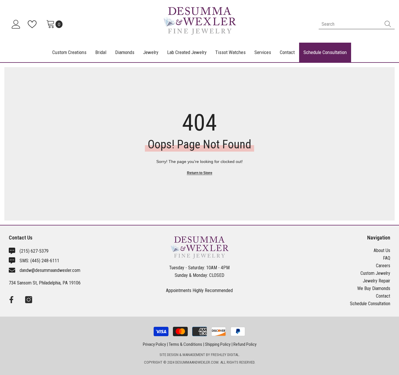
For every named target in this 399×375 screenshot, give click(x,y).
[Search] (357, 24)
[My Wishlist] (33, 24)
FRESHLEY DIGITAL (225, 355)
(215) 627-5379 (34, 251)
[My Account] (16, 24)
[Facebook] (11, 299)
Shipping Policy (217, 344)
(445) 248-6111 (44, 260)
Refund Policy (244, 344)
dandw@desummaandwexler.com (50, 270)
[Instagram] (28, 299)
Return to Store (199, 173)
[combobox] (350, 24)
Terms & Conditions (185, 344)
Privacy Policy (154, 344)
